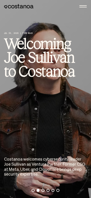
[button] (83, 6)
